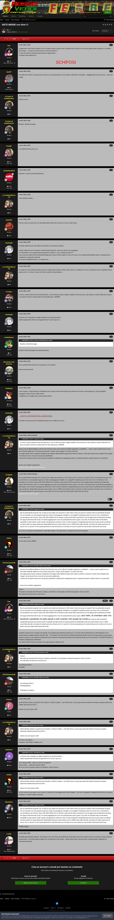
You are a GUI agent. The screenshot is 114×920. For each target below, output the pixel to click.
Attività (13, 16)
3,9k (10, 554)
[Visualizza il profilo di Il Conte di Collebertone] (9, 105)
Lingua (46, 908)
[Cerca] (111, 16)
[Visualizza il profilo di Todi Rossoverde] (9, 569)
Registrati (107, 12)
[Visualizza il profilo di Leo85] (9, 840)
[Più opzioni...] (111, 45)
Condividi (96, 30)
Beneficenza (22, 16)
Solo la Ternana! (22, 32)
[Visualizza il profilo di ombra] (9, 544)
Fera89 (8, 146)
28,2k (9, 379)
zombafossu (9, 337)
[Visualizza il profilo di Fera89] (9, 152)
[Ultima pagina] (18, 39)
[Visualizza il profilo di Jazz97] (9, 78)
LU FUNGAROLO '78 (8, 196)
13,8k (9, 186)
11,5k (9, 235)
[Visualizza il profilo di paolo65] (9, 226)
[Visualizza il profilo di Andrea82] (9, 249)
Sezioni (5, 16)
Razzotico (9, 802)
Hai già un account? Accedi (93, 12)
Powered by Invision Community (57, 910)
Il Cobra (9, 292)
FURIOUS (9, 388)
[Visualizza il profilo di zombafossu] (9, 344)
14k (10, 213)
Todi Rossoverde (8, 563)
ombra (9, 538)
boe (10, 30)
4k (10, 353)
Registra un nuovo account (30, 882)
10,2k (9, 307)
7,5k (10, 849)
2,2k (10, 715)
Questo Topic (103, 16)
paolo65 (9, 220)
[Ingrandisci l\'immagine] (35, 416)
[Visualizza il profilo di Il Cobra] (9, 298)
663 (10, 578)
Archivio (31, 16)
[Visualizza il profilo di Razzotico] (9, 808)
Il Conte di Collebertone (9, 97)
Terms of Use (25, 916)
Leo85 (9, 834)
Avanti (14, 39)
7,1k (10, 161)
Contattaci (39, 16)
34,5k (9, 817)
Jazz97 (8, 72)
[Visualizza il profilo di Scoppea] (9, 481)
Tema (53, 908)
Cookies (67, 908)
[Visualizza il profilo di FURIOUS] (9, 395)
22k (10, 114)
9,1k (10, 258)
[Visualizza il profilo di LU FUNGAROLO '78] (9, 204)
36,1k (9, 404)
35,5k (9, 765)
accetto (108, 916)
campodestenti (9, 171)
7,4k (10, 61)
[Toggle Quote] (20, 340)
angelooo (8, 750)
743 (10, 87)
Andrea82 (9, 243)
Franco (9, 699)
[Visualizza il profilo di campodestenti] (9, 177)
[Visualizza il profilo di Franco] (9, 706)
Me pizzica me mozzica (9, 363)
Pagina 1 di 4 (25, 39)
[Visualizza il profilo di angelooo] (9, 756)
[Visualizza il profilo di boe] (4, 31)
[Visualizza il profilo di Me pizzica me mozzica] (9, 370)
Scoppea (9, 475)
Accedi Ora (83, 882)
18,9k (9, 490)
